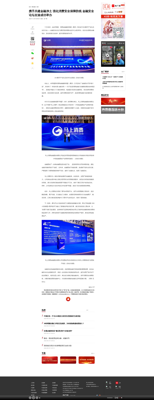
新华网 (32, 385)
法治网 (54, 392)
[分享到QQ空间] (32, 63)
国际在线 (33, 390)
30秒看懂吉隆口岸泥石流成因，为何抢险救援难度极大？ (64, 323)
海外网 (32, 395)
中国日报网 (34, 392)
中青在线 (54, 387)
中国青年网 (44, 385)
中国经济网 (44, 387)
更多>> (93, 353)
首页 (30, 7)
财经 (38, 7)
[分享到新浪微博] (32, 58)
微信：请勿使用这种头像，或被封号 (57, 338)
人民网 (32, 383)
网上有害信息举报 (89, 382)
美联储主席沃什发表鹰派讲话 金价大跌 (58, 346)
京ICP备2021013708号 (67, 388)
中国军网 (54, 390)
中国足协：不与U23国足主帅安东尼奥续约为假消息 (62, 316)
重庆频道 (34, 7)
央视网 (43, 383)
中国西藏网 (44, 392)
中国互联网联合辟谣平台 (91, 384)
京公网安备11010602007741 (77, 388)
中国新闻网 (55, 385)
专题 (44, 353)
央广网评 (105, 71)
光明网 (54, 383)
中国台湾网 (44, 390)
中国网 (32, 387)
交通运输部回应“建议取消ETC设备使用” (58, 331)
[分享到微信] (32, 53)
